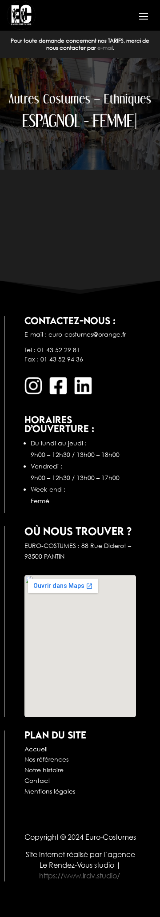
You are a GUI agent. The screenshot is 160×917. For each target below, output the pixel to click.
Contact (37, 780)
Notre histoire (44, 770)
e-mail (105, 47)
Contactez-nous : (70, 320)
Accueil (36, 749)
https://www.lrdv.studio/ (79, 875)
